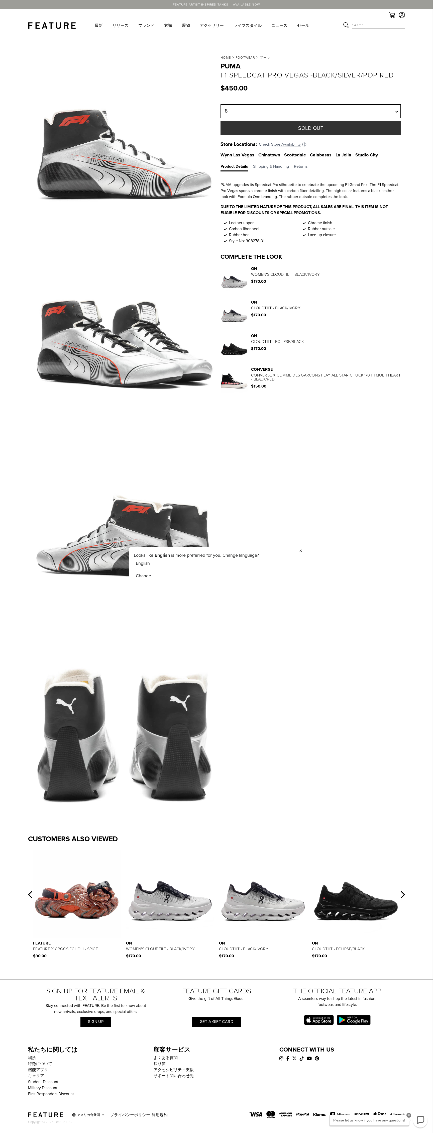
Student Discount (43, 1081)
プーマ (265, 58)
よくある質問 (166, 1057)
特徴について (40, 1063)
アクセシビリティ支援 (174, 1069)
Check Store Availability (280, 144)
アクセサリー (212, 25)
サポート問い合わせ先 (174, 1075)
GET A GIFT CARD (216, 1021)
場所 (32, 1057)
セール (303, 25)
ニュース (279, 25)
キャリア (36, 1075)
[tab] (237, 167)
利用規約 (160, 1114)
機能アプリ (38, 1069)
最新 (99, 25)
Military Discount (42, 1087)
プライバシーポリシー (130, 1114)
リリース (121, 25)
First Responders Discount (51, 1093)
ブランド (146, 25)
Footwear (245, 58)
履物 (186, 25)
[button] (30, 895)
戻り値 (160, 1063)
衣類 (168, 25)
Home (226, 58)
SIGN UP (95, 1021)
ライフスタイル (248, 25)
